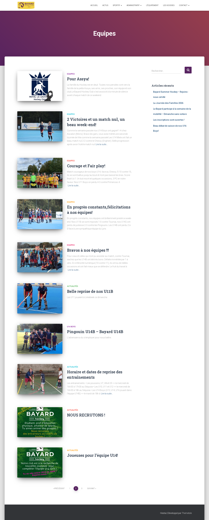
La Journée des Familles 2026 (168, 103)
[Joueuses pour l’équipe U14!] (39, 462)
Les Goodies (168, 5)
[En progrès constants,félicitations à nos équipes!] (39, 214)
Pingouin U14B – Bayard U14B (95, 331)
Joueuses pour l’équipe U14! (92, 455)
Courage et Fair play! (86, 165)
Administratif (133, 5)
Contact (183, 5)
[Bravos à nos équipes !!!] (39, 257)
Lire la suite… (102, 144)
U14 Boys (71, 327)
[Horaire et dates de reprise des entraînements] (39, 379)
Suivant (91, 488)
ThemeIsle (187, 513)
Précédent (59, 488)
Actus (105, 5)
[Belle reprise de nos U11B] (39, 298)
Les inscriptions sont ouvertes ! (169, 120)
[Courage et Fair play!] (39, 173)
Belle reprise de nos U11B (90, 291)
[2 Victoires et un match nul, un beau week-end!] (39, 126)
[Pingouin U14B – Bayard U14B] (39, 339)
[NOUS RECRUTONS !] (39, 422)
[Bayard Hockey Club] (26, 5)
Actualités (72, 286)
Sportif (116, 5)
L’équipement (152, 5)
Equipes (71, 74)
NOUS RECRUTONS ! (86, 415)
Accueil (94, 5)
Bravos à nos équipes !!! (88, 250)
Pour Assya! (78, 78)
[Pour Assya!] (39, 86)
